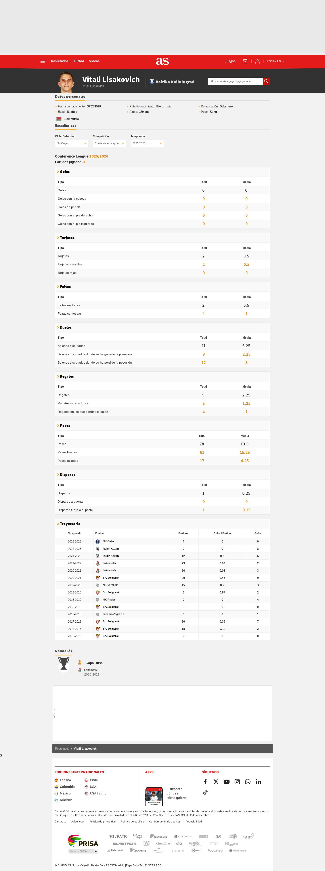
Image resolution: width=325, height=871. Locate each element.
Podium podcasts (138, 851)
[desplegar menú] (43, 61)
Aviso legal (77, 821)
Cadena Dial (178, 844)
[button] (83, 851)
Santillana (158, 836)
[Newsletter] (245, 61)
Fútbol (79, 61)
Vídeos (94, 61)
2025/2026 (138, 143)
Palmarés (63, 651)
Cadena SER (203, 836)
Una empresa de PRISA (83, 840)
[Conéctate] (257, 61)
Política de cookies (132, 821)
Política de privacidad (103, 821)
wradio (148, 844)
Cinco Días (162, 844)
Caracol (248, 836)
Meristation (216, 851)
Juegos (230, 61)
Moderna (114, 850)
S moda (177, 851)
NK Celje (62, 143)
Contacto (60, 821)
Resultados (60, 61)
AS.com (218, 836)
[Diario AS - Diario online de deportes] (162, 61)
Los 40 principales (137, 836)
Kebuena (229, 844)
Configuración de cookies (164, 821)
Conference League (107, 143)
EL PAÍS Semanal (194, 844)
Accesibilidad (194, 821)
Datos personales (70, 96)
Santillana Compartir (183, 836)
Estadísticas (65, 126)
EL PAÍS (118, 836)
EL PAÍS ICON (159, 851)
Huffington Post (124, 844)
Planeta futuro (210, 844)
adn (233, 836)
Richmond (247, 844)
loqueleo (196, 851)
